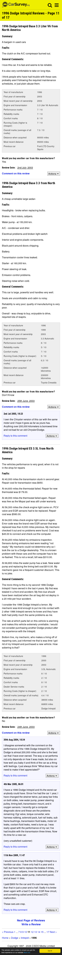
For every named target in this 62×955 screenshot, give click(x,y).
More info (27, 952)
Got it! (50, 951)
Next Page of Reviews (31, 920)
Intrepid (25, 937)
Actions (52, 173)
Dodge (14, 937)
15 (42, 932)
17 (47, 932)
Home (5, 937)
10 (25, 932)
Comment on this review (15, 173)
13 (35, 932)
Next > (53, 932)
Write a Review (31, 924)
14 (38, 932)
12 (32, 932)
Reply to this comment (15, 435)
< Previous (7, 932)
